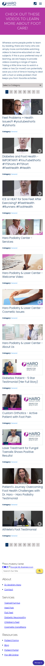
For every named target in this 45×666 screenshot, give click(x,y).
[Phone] (35, 3)
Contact (8, 589)
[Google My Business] (21, 567)
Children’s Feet (11, 622)
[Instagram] (8, 567)
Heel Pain (9, 607)
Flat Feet (8, 612)
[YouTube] (5, 567)
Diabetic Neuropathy (15, 617)
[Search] (39, 571)
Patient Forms (11, 640)
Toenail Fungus (12, 602)
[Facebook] (3, 567)
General (14, 131)
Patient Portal (11, 650)
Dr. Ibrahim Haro (12, 584)
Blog (6, 645)
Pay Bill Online (11, 654)
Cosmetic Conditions (15, 627)
